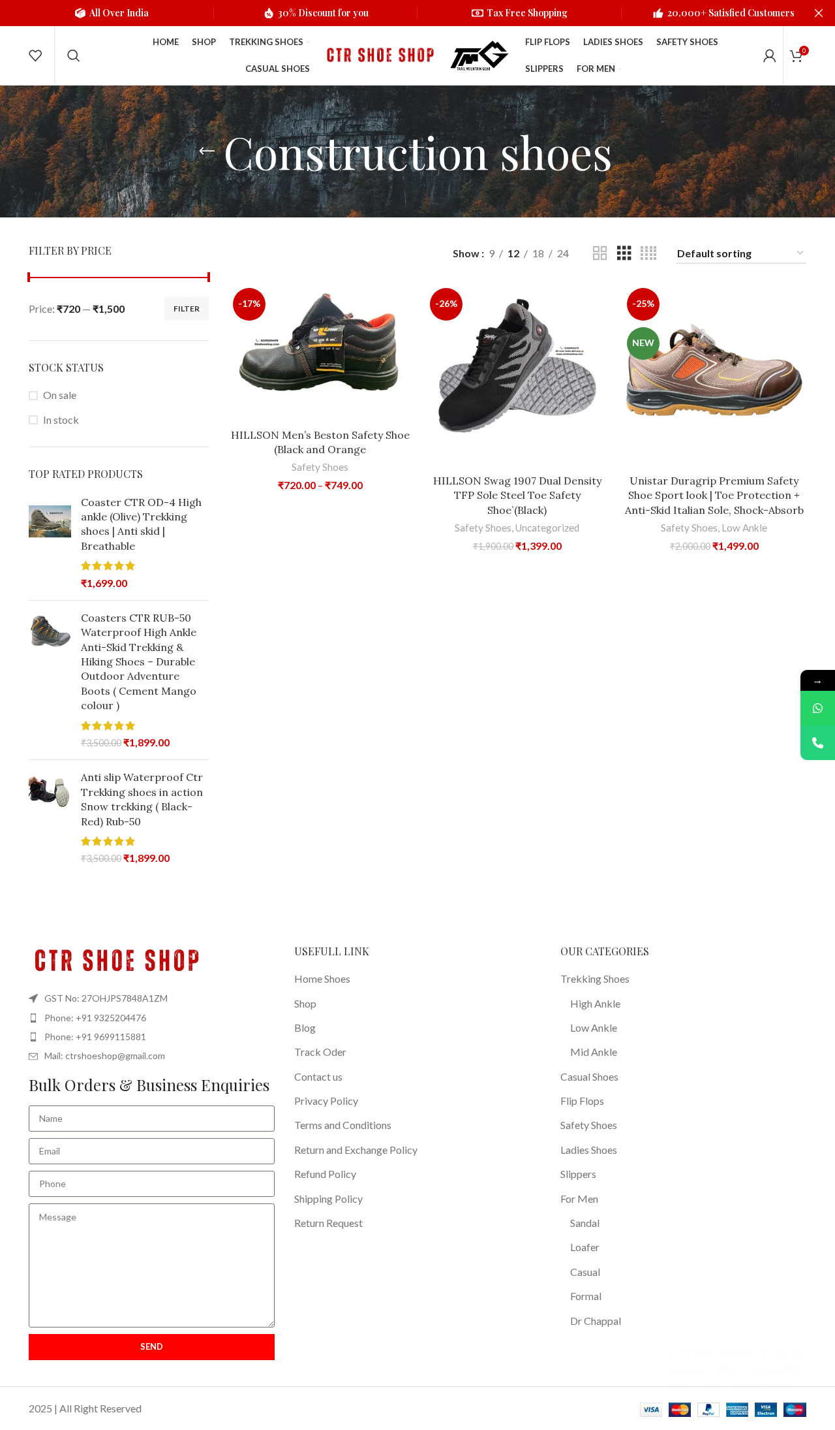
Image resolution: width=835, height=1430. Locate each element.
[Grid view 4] (648, 253)
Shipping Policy (328, 1198)
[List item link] (152, 1018)
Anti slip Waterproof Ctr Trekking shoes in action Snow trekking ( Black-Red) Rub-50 (142, 799)
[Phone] (817, 742)
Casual (585, 1271)
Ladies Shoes (588, 1149)
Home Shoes (322, 978)
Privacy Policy (326, 1100)
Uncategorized (547, 527)
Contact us (318, 1076)
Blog (305, 1027)
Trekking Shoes (595, 978)
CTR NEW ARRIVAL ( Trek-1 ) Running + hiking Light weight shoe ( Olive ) (736, 1368)
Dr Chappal (595, 1320)
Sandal (585, 1222)
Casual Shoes (589, 1076)
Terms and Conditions (342, 1125)
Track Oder (320, 1051)
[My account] (770, 55)
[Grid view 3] (624, 253)
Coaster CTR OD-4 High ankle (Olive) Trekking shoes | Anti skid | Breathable (141, 524)
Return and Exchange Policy (356, 1149)
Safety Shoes (320, 467)
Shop (305, 1003)
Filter (187, 308)
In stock (61, 419)
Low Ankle (744, 527)
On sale (59, 395)
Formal (585, 1296)
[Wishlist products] (35, 55)
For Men (579, 1198)
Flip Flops (582, 1100)
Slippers (578, 1174)
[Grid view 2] (600, 253)
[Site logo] (378, 54)
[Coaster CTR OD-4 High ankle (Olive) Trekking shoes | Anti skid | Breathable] (50, 542)
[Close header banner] (818, 13)
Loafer (585, 1247)
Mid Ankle (593, 1051)
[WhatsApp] (817, 708)
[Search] (74, 55)
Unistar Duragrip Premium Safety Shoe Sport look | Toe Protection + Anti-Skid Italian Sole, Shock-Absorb (714, 495)
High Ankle (595, 1003)
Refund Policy (325, 1174)
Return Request (328, 1222)
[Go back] (206, 151)
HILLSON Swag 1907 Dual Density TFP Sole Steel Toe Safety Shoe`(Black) (517, 495)
